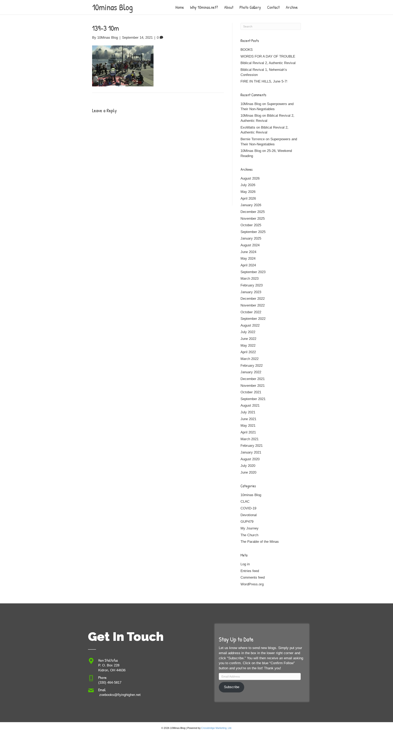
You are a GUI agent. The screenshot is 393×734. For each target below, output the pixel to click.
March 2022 (250, 359)
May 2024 (248, 258)
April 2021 (248, 432)
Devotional (249, 515)
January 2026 (251, 205)
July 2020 (248, 466)
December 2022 (253, 299)
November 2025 (253, 219)
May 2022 (248, 345)
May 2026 (248, 192)
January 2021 (251, 452)
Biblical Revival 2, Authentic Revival (268, 63)
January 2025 (251, 238)
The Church (249, 535)
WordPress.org (252, 584)
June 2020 (248, 472)
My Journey (250, 528)
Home (179, 7)
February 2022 (252, 366)
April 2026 (248, 198)
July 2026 (248, 185)
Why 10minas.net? (204, 7)
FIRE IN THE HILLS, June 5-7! (264, 81)
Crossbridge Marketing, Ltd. (216, 728)
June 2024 (248, 252)
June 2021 (248, 419)
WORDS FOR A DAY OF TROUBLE (268, 56)
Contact (273, 7)
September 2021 (253, 399)
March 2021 (250, 439)
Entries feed (250, 571)
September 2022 (253, 319)
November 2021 (253, 386)
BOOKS (247, 50)
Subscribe (231, 687)
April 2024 (248, 265)
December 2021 (253, 379)
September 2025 (253, 232)
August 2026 (250, 178)
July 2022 (248, 332)
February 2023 (252, 285)
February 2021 (252, 446)
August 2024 (250, 245)
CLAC (245, 501)
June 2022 (248, 339)
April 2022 (248, 352)
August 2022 (250, 325)
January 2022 (251, 372)
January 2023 (251, 292)
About (228, 7)
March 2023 (250, 278)
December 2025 (253, 212)
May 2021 (248, 426)
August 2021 (250, 405)
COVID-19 (248, 508)
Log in (245, 564)
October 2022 (251, 312)
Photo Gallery (250, 7)
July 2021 (248, 412)
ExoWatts (248, 127)
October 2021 (251, 392)
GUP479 (247, 522)
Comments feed (253, 577)
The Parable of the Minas (260, 542)
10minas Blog (251, 495)
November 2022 (253, 305)
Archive (292, 7)
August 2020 (250, 459)
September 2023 (253, 272)
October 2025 (251, 225)
